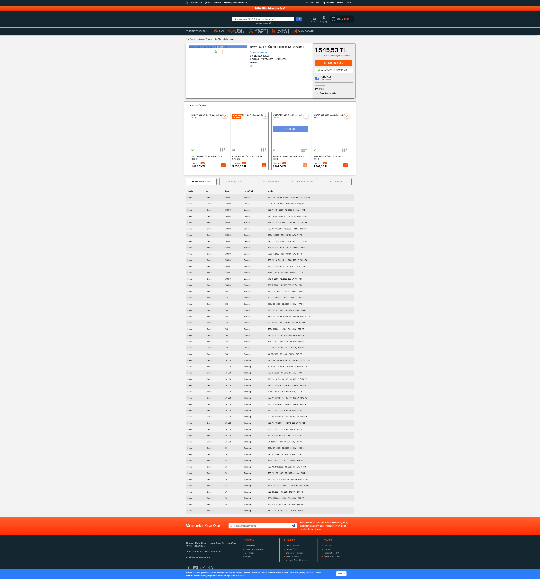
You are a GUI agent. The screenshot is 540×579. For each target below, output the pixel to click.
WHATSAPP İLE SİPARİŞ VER (334, 70)
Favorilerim (329, 549)
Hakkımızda (250, 546)
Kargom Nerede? (331, 553)
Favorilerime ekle (327, 93)
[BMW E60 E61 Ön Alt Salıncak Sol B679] (331, 129)
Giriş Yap (323, 22)
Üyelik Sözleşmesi (332, 556)
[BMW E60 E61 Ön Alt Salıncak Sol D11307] (209, 129)
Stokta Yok (333, 63)
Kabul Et (341, 574)
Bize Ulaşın (250, 553)
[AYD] (251, 66)
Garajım (314, 22)
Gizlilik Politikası (293, 546)
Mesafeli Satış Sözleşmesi (297, 560)
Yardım (340, 3)
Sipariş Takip (328, 3)
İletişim (349, 3)
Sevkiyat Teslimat (293, 556)
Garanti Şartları (292, 549)
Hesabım (328, 546)
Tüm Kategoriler (196, 31)
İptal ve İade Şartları (294, 553)
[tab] (201, 181)
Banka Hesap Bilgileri (254, 549)
